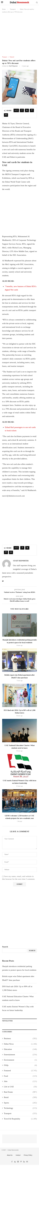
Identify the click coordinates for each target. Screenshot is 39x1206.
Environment (20, 1060)
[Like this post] (17, 110)
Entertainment (20, 1054)
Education (20, 1049)
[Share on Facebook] (22, 110)
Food (20, 1076)
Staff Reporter (13, 66)
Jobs (20, 1081)
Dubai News (20, 1044)
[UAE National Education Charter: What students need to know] (19, 730)
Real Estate (20, 1092)
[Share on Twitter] (27, 110)
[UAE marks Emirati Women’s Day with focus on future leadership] (19, 765)
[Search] (37, 2)
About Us (9, 1155)
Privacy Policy (28, 1155)
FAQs (20, 1065)
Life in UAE (20, 1087)
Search (5, 947)
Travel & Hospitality (20, 1119)
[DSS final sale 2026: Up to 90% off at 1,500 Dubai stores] (19, 695)
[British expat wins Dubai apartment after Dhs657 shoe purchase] (19, 660)
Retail (20, 1097)
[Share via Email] (6, 115)
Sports (20, 1103)
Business (20, 1038)
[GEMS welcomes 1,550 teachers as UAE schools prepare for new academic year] (19, 800)
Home (4, 9)
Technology (20, 1108)
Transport (13, 9)
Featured (20, 1070)
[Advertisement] (19, 35)
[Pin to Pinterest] (32, 110)
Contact (18, 1155)
